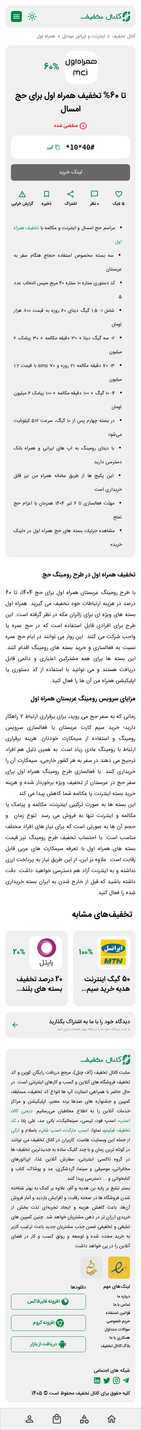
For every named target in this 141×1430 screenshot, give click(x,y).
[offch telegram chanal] (126, 1380)
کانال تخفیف (87, 1393)
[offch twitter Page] (107, 1380)
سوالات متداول (117, 1329)
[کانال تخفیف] (105, 16)
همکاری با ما (120, 1337)
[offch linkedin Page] (97, 1380)
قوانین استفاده (117, 1313)
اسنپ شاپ (50, 1130)
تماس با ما (121, 1304)
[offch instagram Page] (116, 1380)
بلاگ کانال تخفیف (115, 1346)
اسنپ (124, 1121)
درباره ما (123, 1296)
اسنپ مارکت (76, 1130)
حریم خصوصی (118, 1321)
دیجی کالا (22, 1111)
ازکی (15, 1130)
